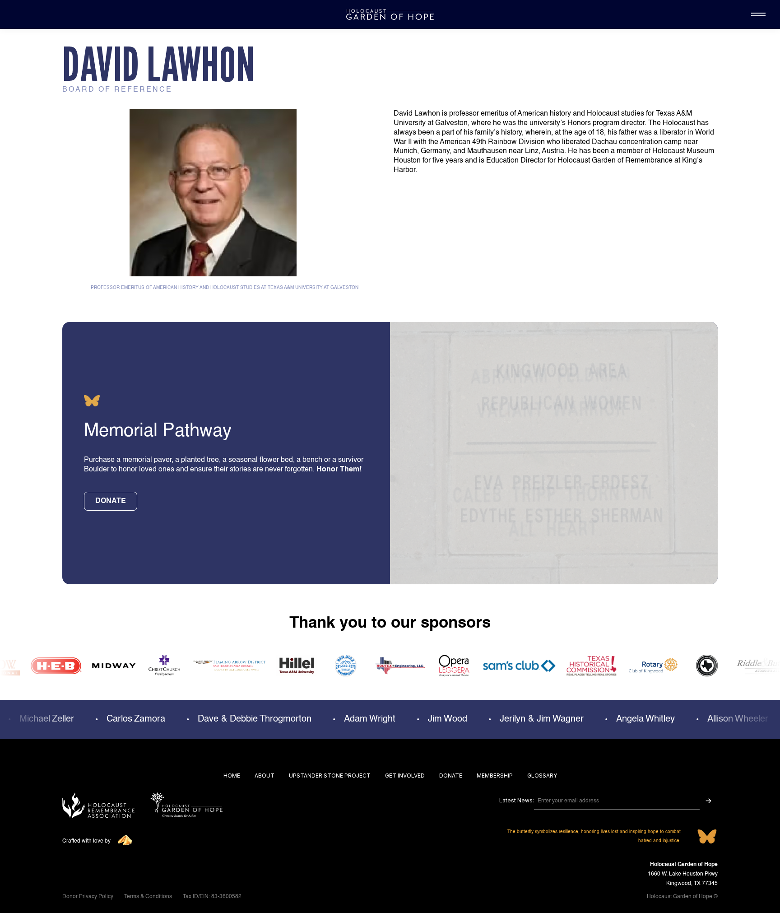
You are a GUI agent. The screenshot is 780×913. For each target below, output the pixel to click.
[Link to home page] (186, 806)
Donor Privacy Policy (87, 896)
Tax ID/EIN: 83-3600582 (212, 896)
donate (110, 501)
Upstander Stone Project (330, 775)
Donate (450, 775)
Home (231, 775)
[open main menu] (758, 14)
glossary (542, 775)
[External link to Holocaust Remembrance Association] (98, 806)
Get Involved (405, 775)
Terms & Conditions (148, 896)
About (264, 775)
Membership (495, 775)
